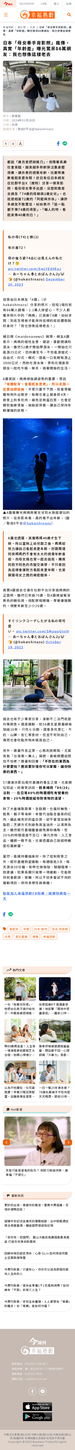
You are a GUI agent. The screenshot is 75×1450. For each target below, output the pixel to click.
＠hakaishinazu (37, 523)
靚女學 (22, 27)
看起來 (13, 929)
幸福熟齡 (8, 27)
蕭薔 (35, 936)
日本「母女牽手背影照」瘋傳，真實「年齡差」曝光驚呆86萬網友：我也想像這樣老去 (37, 30)
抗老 (32, 27)
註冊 (69, 3)
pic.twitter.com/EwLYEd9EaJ (34, 268)
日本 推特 (40, 929)
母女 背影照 (60, 929)
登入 (56, 3)
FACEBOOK (26, 3)
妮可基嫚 (21, 936)
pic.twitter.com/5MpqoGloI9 (42, 631)
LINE (44, 3)
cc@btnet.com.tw (36, 1379)
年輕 (26, 929)
